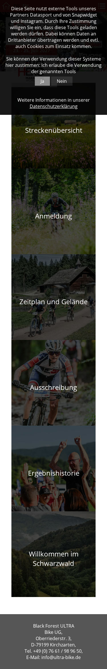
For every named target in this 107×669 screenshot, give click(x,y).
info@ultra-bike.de (61, 657)
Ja (42, 81)
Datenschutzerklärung (54, 106)
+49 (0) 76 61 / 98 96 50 (57, 651)
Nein (62, 81)
